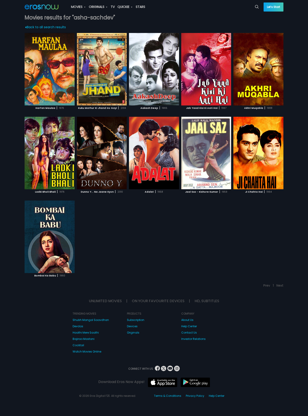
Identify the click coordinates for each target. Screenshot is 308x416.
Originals (133, 332)
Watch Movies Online (87, 351)
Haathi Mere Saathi (86, 332)
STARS (140, 7)
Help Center (189, 326)
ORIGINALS (97, 7)
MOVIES (77, 7)
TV (113, 7)
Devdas (78, 326)
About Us (187, 320)
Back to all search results (46, 27)
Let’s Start (273, 7)
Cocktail (78, 345)
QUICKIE (123, 7)
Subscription (135, 320)
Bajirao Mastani (83, 339)
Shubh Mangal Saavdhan (91, 320)
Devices (132, 326)
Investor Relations (193, 339)
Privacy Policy (195, 396)
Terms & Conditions (167, 396)
